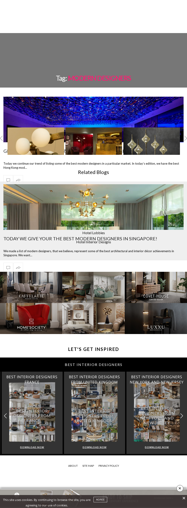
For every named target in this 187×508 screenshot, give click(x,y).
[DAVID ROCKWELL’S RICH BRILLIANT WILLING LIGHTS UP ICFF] (36, 146)
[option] (36, 141)
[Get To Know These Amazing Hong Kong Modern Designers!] (8, 179)
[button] (182, 416)
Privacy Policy (109, 465)
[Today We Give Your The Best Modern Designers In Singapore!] (93, 229)
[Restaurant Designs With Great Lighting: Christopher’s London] (93, 146)
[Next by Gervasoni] (151, 146)
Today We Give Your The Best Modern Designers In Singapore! (80, 238)
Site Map (88, 465)
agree (100, 499)
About (73, 465)
